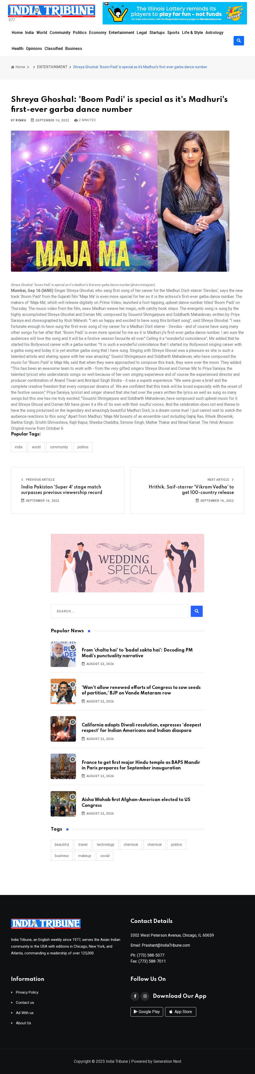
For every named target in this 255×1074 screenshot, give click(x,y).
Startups (157, 32)
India (29, 32)
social (105, 856)
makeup (84, 856)
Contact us (25, 1003)
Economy (97, 32)
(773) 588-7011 (152, 961)
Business (73, 48)
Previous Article (40, 479)
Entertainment (121, 32)
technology (105, 845)
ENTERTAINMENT (52, 67)
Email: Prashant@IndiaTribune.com (160, 945)
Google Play (149, 1011)
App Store (183, 1011)
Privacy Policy (27, 992)
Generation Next (167, 1061)
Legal (142, 32)
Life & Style (192, 32)
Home (17, 32)
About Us (23, 1023)
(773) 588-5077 (150, 955)
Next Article (218, 479)
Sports (173, 32)
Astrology (214, 32)
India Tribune (117, 1061)
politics (176, 845)
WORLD (36, 447)
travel (82, 845)
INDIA (18, 447)
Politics (80, 32)
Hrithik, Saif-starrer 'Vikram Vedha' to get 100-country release (191, 490)
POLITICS (82, 447)
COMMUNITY (59, 447)
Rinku (21, 120)
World (41, 32)
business (62, 856)
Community (60, 32)
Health (17, 48)
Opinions (34, 48)
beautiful (62, 845)
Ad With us (25, 1013)
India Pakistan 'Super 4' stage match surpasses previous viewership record (61, 490)
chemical (131, 845)
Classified (54, 48)
